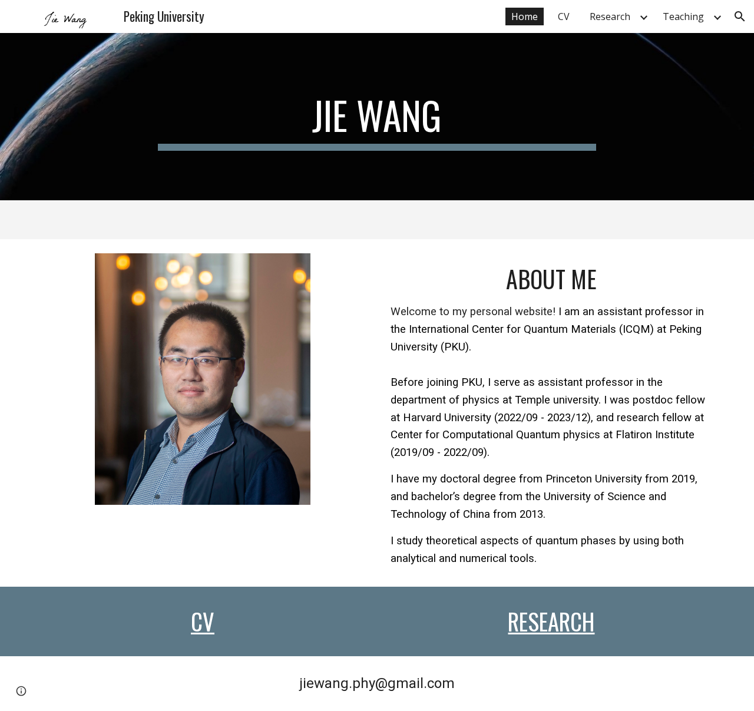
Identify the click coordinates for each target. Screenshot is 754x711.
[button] (740, 16)
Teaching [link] (683, 16)
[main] (377, 117)
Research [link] (610, 16)
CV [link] (564, 16)
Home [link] (524, 16)
